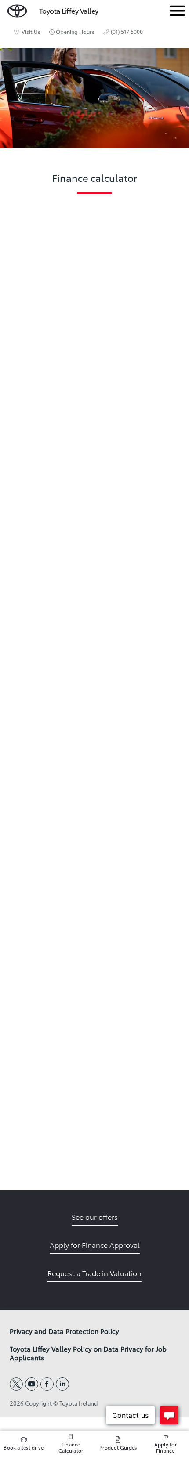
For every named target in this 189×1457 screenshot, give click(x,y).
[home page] (17, 9)
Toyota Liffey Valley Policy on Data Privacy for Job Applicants (88, 1353)
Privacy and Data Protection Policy (64, 1331)
